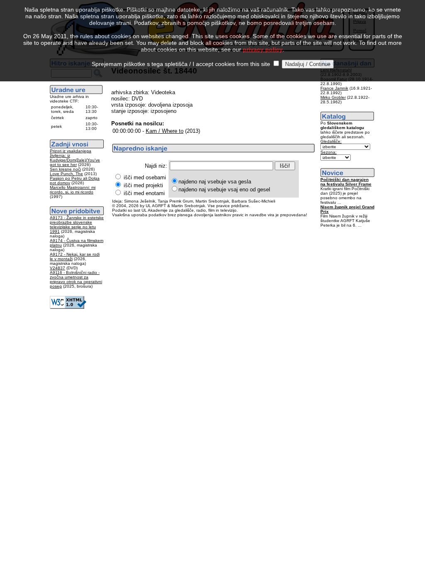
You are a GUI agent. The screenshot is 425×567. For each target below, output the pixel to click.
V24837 (57, 268)
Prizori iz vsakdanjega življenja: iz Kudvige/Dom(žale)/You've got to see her (75, 158)
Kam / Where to (164, 131)
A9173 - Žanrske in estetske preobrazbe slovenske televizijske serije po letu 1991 (77, 224)
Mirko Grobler (333, 97)
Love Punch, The (66, 173)
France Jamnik (334, 88)
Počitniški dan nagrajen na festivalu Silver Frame (345, 181)
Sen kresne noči (65, 169)
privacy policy (263, 49)
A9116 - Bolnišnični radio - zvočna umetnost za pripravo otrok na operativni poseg (76, 279)
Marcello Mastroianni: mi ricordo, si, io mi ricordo (72, 189)
